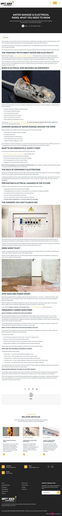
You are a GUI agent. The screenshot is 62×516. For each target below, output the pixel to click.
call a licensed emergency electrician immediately (31, 123)
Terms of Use (24, 483)
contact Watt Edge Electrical (36, 307)
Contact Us (24, 489)
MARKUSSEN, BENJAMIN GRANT (17, 510)
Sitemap (23, 487)
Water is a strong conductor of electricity (23, 55)
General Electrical (6, 485)
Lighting (4, 493)
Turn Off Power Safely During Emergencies (49, 441)
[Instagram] (52, 466)
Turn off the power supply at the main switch (14, 154)
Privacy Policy (25, 485)
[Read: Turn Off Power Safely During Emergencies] (44, 454)
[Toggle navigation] (59, 3)
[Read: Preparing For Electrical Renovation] (24, 454)
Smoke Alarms (5, 491)
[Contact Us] (55, 3)
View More (5, 37)
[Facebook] (48, 466)
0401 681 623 (9, 473)
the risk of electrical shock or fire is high (18, 122)
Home (3, 483)
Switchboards (5, 489)
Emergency (4, 487)
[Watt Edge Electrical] (7, 3)
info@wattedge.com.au (34, 467)
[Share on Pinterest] (33, 389)
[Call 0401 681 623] (50, 3)
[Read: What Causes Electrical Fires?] (4, 454)
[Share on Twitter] (29, 389)
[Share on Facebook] (25, 389)
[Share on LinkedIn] (37, 389)
